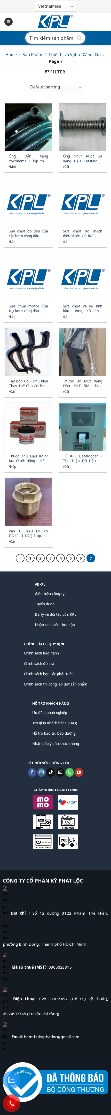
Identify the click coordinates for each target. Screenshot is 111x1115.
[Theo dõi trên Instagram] (41, 772)
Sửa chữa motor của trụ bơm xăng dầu (28, 308)
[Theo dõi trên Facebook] (32, 772)
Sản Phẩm (32, 54)
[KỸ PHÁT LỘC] (55, 22)
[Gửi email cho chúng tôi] (60, 772)
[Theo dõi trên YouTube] (79, 772)
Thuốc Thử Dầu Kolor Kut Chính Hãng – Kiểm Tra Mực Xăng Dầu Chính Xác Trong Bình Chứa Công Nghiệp (28, 458)
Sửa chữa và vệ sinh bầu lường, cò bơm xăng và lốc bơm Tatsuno (82, 308)
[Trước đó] (20, 558)
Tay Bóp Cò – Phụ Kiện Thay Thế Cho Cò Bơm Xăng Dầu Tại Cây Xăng (28, 383)
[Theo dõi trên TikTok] (50, 772)
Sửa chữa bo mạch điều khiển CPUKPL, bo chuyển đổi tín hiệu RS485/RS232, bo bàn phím (82, 233)
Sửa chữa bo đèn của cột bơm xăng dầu (28, 233)
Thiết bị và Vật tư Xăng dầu (74, 54)
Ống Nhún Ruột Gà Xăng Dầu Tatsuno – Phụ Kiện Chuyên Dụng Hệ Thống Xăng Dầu (82, 158)
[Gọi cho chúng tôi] (69, 772)
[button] (8, 22)
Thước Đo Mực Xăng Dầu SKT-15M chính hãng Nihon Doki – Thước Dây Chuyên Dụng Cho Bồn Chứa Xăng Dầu (82, 383)
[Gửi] (79, 38)
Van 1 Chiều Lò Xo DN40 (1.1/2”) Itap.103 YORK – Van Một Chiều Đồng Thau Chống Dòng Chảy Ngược (28, 533)
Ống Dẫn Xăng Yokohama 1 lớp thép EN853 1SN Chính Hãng (28, 158)
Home (11, 54)
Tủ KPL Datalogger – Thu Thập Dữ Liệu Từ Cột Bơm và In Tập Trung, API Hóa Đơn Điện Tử (82, 458)
